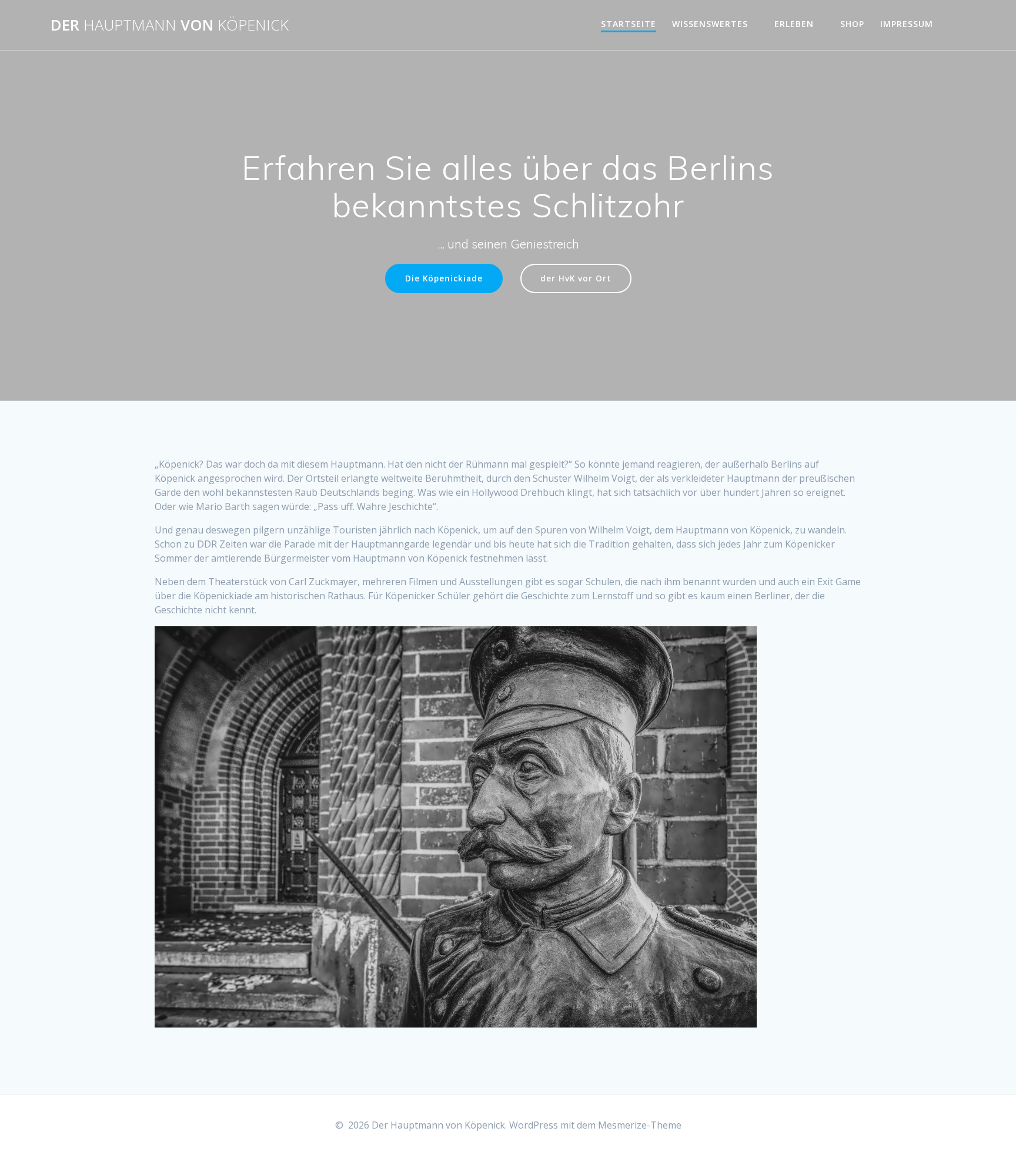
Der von (170, 25)
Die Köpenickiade (444, 278)
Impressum (906, 23)
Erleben (794, 23)
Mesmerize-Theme (639, 1125)
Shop (852, 23)
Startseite (628, 23)
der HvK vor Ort (575, 278)
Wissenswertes (710, 23)
